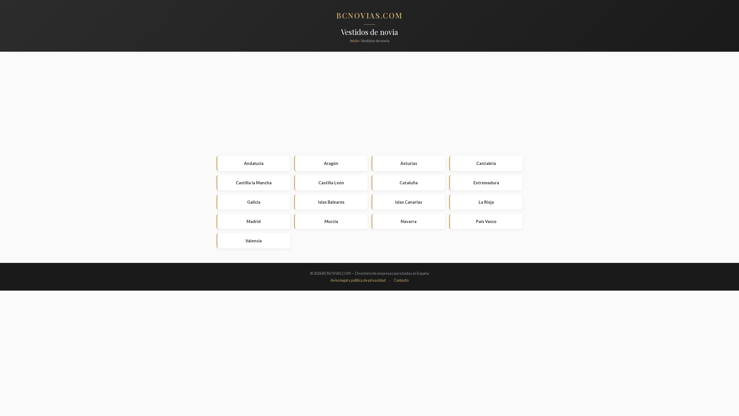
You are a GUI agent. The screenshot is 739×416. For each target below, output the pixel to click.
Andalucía (254, 163)
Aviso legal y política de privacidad (358, 280)
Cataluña (409, 182)
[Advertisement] (369, 103)
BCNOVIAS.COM (369, 15)
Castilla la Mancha (254, 182)
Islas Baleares (331, 202)
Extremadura (486, 182)
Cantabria (486, 163)
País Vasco (486, 221)
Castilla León (331, 182)
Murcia (331, 221)
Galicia (253, 202)
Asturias (408, 163)
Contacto (401, 280)
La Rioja (486, 202)
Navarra (409, 221)
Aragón (331, 163)
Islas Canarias (408, 202)
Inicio (354, 40)
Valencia (253, 240)
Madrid (254, 221)
